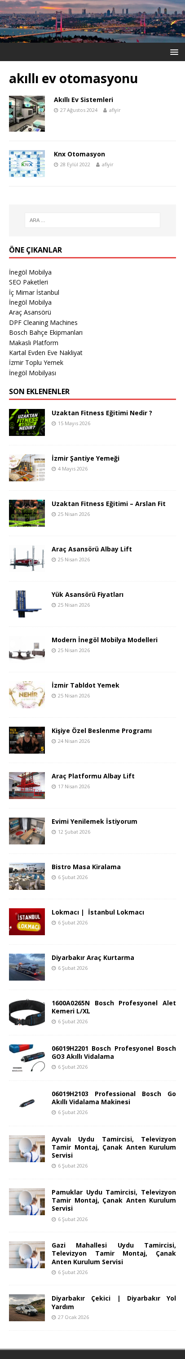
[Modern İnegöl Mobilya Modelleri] (27, 657)
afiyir (115, 110)
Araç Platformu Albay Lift (93, 776)
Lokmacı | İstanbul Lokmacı (98, 912)
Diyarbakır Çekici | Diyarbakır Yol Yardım (114, 1302)
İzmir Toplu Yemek (36, 362)
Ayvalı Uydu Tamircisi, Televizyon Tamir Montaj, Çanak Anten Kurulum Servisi (114, 1147)
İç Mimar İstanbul (34, 292)
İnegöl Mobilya (30, 272)
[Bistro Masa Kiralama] (27, 884)
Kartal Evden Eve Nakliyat (46, 352)
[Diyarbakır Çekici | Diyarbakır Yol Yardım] (27, 1316)
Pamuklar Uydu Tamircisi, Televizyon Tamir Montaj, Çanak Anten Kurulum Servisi (114, 1200)
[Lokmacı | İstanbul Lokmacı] (27, 929)
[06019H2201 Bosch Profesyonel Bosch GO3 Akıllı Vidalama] (27, 1065)
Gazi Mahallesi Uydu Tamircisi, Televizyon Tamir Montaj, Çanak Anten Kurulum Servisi (114, 1253)
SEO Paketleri (28, 282)
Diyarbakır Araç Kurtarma (93, 957)
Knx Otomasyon (79, 154)
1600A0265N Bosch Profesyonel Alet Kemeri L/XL (114, 1007)
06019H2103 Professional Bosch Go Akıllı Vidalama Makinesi (114, 1097)
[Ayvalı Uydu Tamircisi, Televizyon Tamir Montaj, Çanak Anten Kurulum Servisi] (27, 1156)
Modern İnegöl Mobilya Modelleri (105, 639)
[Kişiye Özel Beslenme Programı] (27, 748)
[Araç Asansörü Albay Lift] (27, 566)
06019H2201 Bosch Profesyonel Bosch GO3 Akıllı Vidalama (114, 1052)
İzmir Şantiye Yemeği (85, 458)
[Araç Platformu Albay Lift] (27, 793)
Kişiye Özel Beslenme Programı (102, 730)
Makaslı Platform (33, 342)
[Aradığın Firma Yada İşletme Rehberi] (92, 37)
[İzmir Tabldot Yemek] (27, 702)
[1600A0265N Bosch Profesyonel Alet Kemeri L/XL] (27, 1020)
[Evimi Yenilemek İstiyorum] (27, 839)
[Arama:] (93, 220)
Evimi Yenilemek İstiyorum (94, 821)
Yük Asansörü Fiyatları (87, 594)
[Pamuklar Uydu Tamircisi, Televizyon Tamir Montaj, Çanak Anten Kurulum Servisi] (27, 1210)
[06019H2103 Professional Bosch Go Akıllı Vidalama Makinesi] (27, 1111)
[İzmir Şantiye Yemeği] (27, 475)
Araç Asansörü (30, 312)
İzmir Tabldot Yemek (85, 685)
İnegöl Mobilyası (32, 373)
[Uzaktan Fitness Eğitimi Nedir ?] (27, 430)
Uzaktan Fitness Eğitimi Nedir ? (102, 413)
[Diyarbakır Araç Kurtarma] (27, 975)
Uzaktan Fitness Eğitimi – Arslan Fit (109, 503)
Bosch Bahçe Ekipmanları (46, 332)
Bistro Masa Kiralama (86, 866)
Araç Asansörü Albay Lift (92, 549)
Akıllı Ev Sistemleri (83, 99)
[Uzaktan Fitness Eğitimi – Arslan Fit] (27, 521)
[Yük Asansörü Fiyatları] (27, 612)
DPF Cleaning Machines (43, 322)
